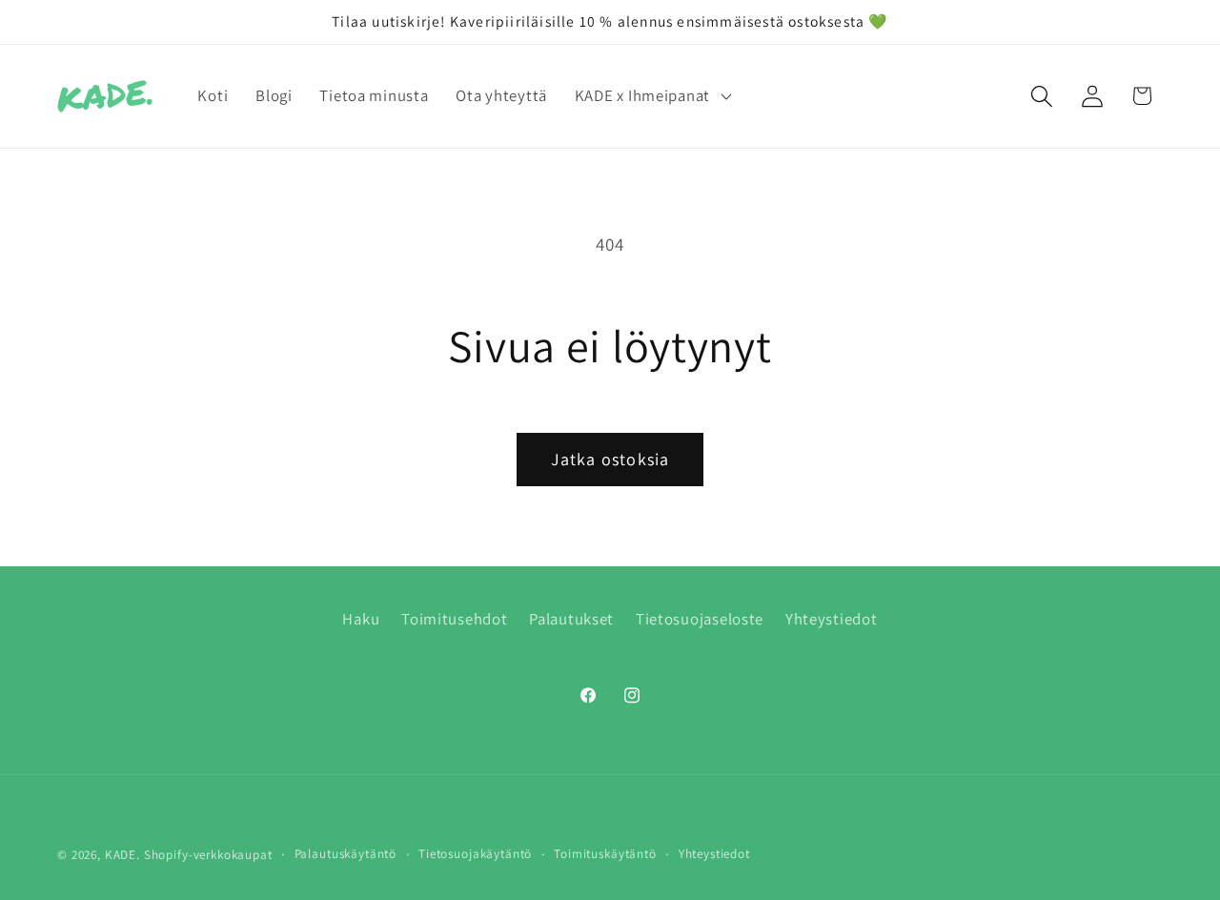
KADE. (122, 855)
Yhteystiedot (831, 618)
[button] (650, 96)
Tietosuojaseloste (699, 618)
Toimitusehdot (454, 618)
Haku (360, 618)
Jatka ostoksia (610, 459)
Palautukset (571, 618)
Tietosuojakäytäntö (475, 854)
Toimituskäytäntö (605, 854)
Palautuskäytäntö (345, 854)
